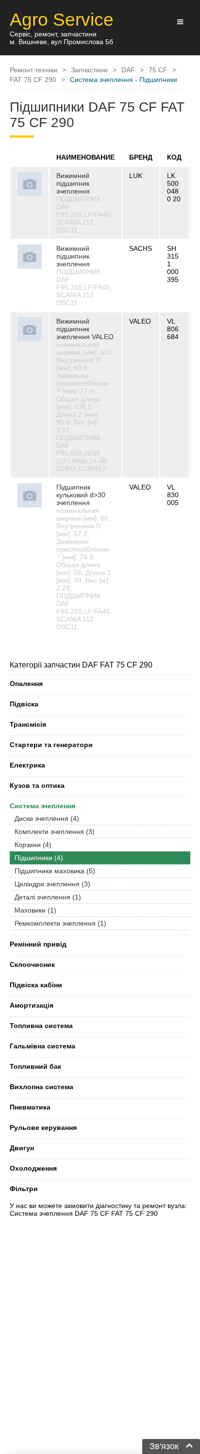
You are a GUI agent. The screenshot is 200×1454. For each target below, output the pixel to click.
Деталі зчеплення (48, 897)
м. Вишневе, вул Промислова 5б (61, 42)
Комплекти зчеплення (55, 831)
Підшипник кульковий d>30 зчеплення (80, 494)
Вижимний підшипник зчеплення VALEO (85, 329)
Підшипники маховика (55, 871)
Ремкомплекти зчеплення (60, 923)
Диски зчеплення (47, 818)
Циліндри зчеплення (52, 884)
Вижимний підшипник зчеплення (73, 183)
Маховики (35, 910)
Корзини (33, 845)
